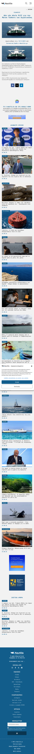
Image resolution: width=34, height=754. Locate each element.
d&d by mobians (17, 751)
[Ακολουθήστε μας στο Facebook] (15, 667)
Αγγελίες (17, 712)
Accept (17, 382)
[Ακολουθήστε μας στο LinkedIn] (21, 667)
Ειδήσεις (17, 12)
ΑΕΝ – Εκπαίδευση (17, 682)
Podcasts (17, 691)
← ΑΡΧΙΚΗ (29, 9)
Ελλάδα (17, 674)
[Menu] (30, 3)
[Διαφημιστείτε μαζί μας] (17, 117)
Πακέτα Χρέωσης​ (17, 714)
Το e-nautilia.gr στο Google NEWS (17, 107)
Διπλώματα (17, 698)
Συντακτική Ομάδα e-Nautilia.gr (17, 43)
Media (17, 689)
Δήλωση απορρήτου (13, 746)
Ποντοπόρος (17, 686)
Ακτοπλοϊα (17, 679)
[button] (31, 366)
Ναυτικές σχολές (17, 700)
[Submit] (17, 733)
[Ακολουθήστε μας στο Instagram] (12, 667)
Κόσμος (17, 677)
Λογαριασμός (17, 717)
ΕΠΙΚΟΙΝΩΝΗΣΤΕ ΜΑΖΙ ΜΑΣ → (17, 661)
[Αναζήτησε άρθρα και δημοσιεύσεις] (26, 3)
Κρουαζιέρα (17, 684)
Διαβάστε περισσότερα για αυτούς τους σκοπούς (16, 378)
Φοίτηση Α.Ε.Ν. (17, 702)
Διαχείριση (22, 746)
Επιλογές (17, 386)
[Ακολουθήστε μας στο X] (18, 667)
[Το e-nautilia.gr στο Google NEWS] (17, 101)
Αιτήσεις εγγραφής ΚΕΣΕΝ (17, 705)
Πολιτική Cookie (17, 744)
